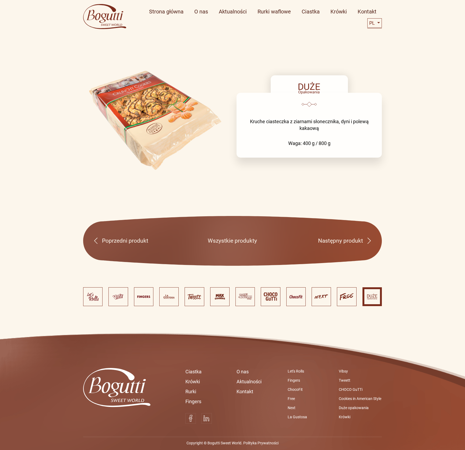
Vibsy (343, 371)
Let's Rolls (296, 371)
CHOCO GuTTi (350, 389)
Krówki (192, 381)
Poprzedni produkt (125, 241)
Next (291, 408)
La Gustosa (297, 417)
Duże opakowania (354, 408)
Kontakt (245, 391)
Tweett (344, 380)
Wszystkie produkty (232, 241)
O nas (243, 371)
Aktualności (249, 381)
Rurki (190, 391)
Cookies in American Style (360, 398)
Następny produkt (340, 241)
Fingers (193, 401)
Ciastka (193, 371)
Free (291, 398)
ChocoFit (295, 389)
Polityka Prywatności (261, 443)
